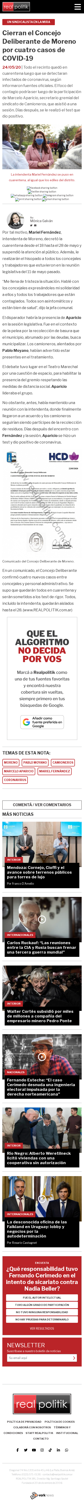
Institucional (67, 1433)
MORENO (11, 762)
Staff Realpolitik (39, 1433)
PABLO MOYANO (35, 762)
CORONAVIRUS (15, 780)
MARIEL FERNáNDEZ (54, 771)
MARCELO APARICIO (19, 771)
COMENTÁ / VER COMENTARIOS (42, 805)
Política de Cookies (60, 1421)
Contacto (41, 1438)
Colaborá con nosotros (32, 1427)
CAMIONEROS (62, 762)
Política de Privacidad (24, 1421)
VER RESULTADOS (42, 1328)
